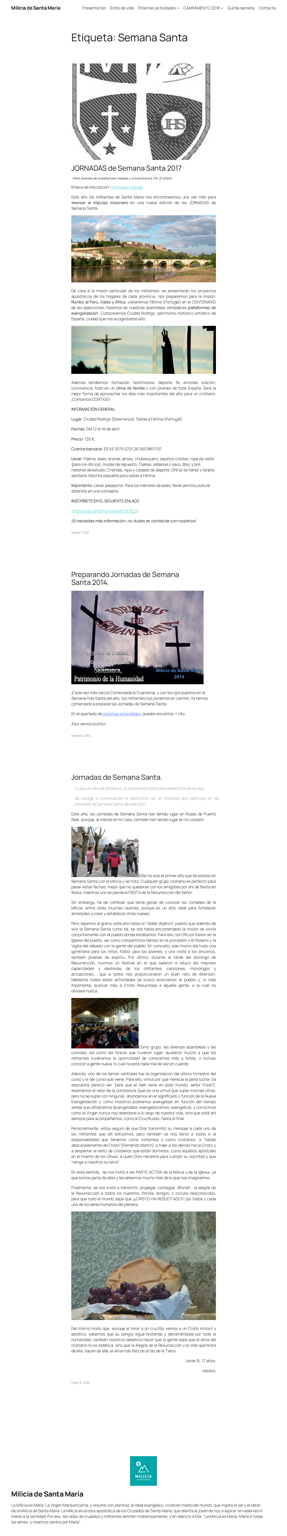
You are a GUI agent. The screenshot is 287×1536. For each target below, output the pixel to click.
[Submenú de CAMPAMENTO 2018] (222, 8)
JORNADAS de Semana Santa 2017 (126, 168)
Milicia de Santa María (35, 7)
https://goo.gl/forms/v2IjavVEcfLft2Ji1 (105, 511)
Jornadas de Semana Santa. (117, 777)
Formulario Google (126, 187)
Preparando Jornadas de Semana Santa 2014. (125, 578)
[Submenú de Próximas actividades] (178, 8)
